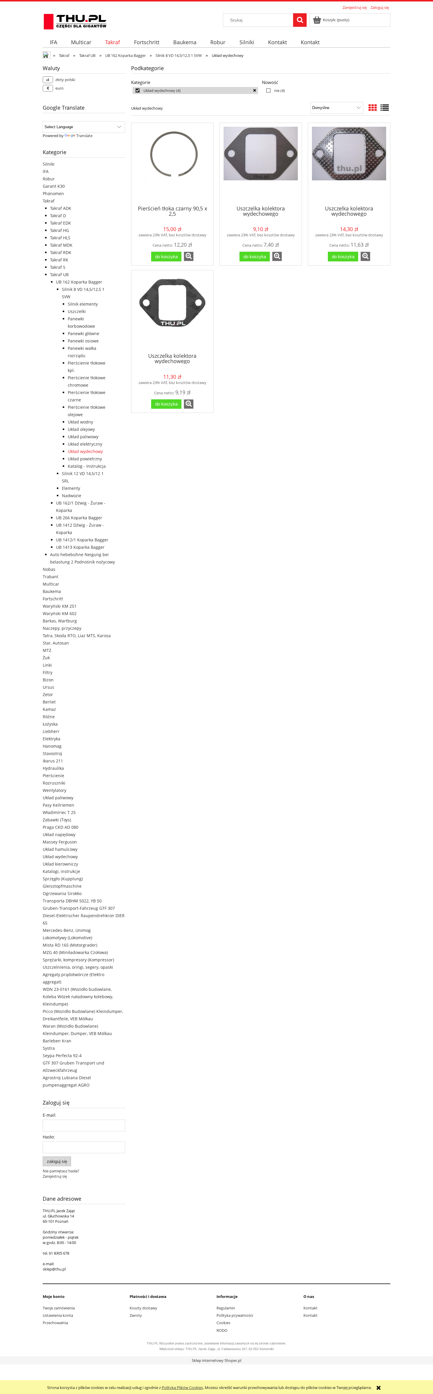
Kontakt (310, 1308)
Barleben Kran (57, 1041)
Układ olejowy (81, 429)
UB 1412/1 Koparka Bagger (82, 540)
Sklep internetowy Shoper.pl (216, 1360)
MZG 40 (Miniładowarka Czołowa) (75, 952)
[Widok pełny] (385, 107)
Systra (49, 1048)
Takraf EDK (60, 223)
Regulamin (225, 1308)
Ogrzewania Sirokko (62, 893)
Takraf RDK (60, 252)
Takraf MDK (61, 245)
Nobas (49, 569)
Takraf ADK (60, 208)
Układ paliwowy (83, 436)
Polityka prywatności (234, 1315)
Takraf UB (59, 274)
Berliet (49, 702)
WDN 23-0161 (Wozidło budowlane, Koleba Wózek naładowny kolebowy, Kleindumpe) (78, 996)
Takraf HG (59, 230)
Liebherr (51, 731)
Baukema (52, 591)
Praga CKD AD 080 (60, 827)
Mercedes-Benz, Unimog (67, 930)
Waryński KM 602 (60, 613)
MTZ (47, 650)
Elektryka (51, 739)
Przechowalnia (55, 1322)
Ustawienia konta (58, 1315)
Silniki (48, 164)
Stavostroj (52, 753)
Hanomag (52, 746)
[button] (189, 256)
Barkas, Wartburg (60, 621)
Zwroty (136, 1315)
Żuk (46, 657)
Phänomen (53, 193)
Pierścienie (53, 775)
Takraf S (57, 267)
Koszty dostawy (143, 1308)
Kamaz (49, 709)
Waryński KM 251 (60, 606)
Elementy (71, 488)
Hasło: (49, 1137)
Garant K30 (54, 186)
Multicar (51, 584)
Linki (47, 665)
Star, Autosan (56, 643)
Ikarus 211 (53, 761)
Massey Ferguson (60, 842)
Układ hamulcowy (60, 849)
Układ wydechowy (85, 451)
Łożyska (50, 724)
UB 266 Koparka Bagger (79, 517)
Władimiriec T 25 (59, 812)
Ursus (48, 687)
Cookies (223, 1322)
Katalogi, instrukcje (61, 871)
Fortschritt (53, 599)
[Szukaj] (300, 20)
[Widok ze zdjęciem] (372, 107)
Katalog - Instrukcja (87, 466)
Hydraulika (53, 768)
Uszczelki (77, 311)
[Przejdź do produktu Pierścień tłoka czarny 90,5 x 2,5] (172, 163)
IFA (46, 171)
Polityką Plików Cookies (182, 1387)
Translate (84, 135)
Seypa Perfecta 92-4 (62, 1055)
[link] (195, 90)
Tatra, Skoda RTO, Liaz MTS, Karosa (77, 635)
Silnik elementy (83, 304)
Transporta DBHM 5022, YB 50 (72, 901)
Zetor (48, 694)
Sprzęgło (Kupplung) (63, 878)
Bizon (48, 680)
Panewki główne (83, 333)
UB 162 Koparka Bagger (79, 282)
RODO (221, 1330)
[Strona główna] (75, 20)
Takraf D (58, 215)
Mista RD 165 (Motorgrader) (70, 945)
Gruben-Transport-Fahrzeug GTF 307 (79, 908)
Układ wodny (80, 422)
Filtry (47, 672)
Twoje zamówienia (59, 1308)
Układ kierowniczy (60, 864)
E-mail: (49, 1115)
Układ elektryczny (85, 444)
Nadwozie (71, 495)
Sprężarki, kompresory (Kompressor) (78, 960)
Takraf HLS (60, 237)
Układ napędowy (59, 834)
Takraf (48, 201)
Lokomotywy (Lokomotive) (67, 937)
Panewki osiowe (83, 341)
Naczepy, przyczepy (62, 628)
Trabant (50, 576)
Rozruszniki (54, 783)
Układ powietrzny (85, 459)
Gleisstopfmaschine (62, 886)
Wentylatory (54, 790)
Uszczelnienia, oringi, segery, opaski (78, 967)
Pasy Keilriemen (58, 805)
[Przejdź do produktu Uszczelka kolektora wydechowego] (261, 163)
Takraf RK (59, 260)
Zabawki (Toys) (57, 820)
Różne (49, 716)
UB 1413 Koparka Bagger (80, 547)
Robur (49, 179)
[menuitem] (53, 42)
